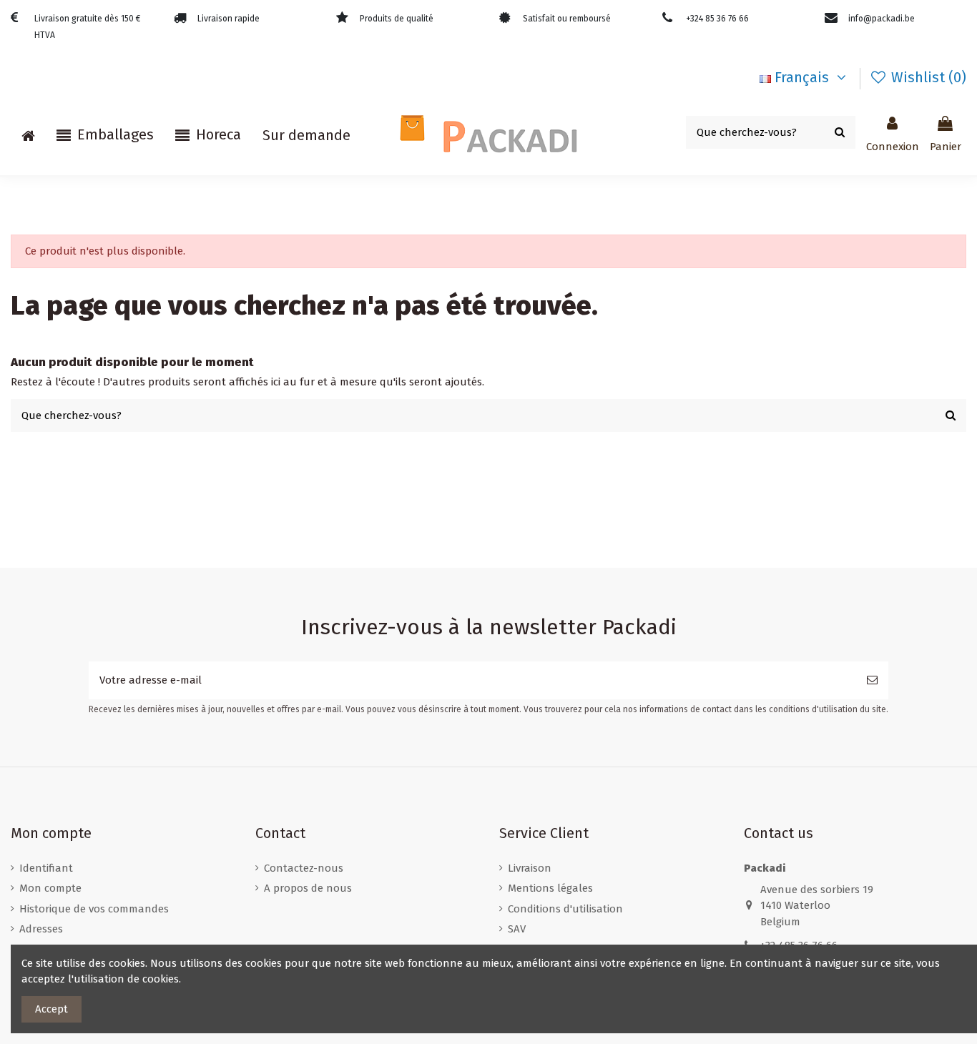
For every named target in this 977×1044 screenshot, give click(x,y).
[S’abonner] (872, 680)
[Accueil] (28, 135)
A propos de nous (308, 888)
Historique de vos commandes (94, 908)
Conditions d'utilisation (565, 908)
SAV (517, 928)
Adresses (41, 928)
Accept (51, 1009)
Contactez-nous (303, 868)
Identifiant (46, 868)
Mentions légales (550, 888)
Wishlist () (927, 77)
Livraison (529, 868)
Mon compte (50, 888)
